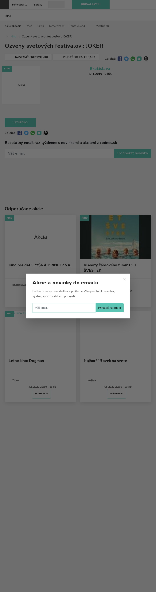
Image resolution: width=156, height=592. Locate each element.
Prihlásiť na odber (109, 308)
